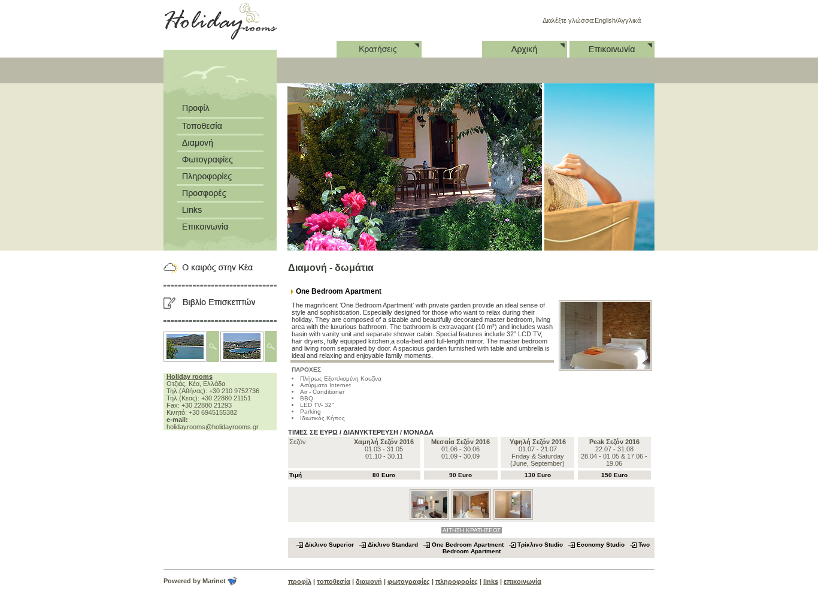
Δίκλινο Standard (394, 544)
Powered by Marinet (195, 580)
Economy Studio (601, 544)
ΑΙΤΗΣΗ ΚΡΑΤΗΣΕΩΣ (472, 530)
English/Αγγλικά (618, 20)
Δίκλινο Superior (330, 544)
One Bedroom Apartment (468, 544)
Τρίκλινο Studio (541, 544)
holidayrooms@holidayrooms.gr (212, 426)
